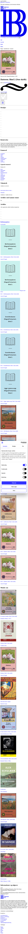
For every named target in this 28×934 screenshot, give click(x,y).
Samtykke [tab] (5, 446)
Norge (2, 160)
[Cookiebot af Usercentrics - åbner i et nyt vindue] (21, 442)
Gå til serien (3, 224)
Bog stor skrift (3, 93)
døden (2, 154)
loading (2, 100)
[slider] (14, 63)
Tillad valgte (14, 486)
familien (2, 157)
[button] (14, 889)
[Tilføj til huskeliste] (3, 103)
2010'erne (3, 161)
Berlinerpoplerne (7, 82)
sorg (1, 156)
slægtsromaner (3, 158)
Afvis (14, 490)
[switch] (25, 469)
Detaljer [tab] (14, 446)
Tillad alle (14, 482)
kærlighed (3, 153)
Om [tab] (23, 446)
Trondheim (3, 159)
